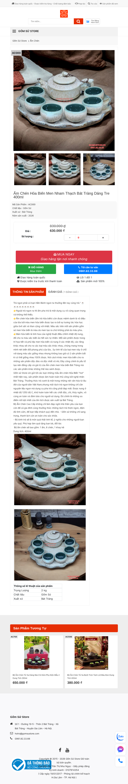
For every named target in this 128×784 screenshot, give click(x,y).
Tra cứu (93, 3)
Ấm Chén (34, 40)
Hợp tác (81, 3)
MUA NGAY (64, 257)
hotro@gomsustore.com (27, 733)
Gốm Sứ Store (19, 40)
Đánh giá (63, 291)
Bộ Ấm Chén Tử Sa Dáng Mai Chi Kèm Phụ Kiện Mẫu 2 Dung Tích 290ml (36, 676)
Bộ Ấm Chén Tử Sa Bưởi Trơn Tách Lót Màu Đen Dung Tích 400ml (90, 676)
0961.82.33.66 (22, 738)
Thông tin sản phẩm (28, 291)
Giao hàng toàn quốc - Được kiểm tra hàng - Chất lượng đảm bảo (42, 3)
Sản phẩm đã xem (110, 3)
